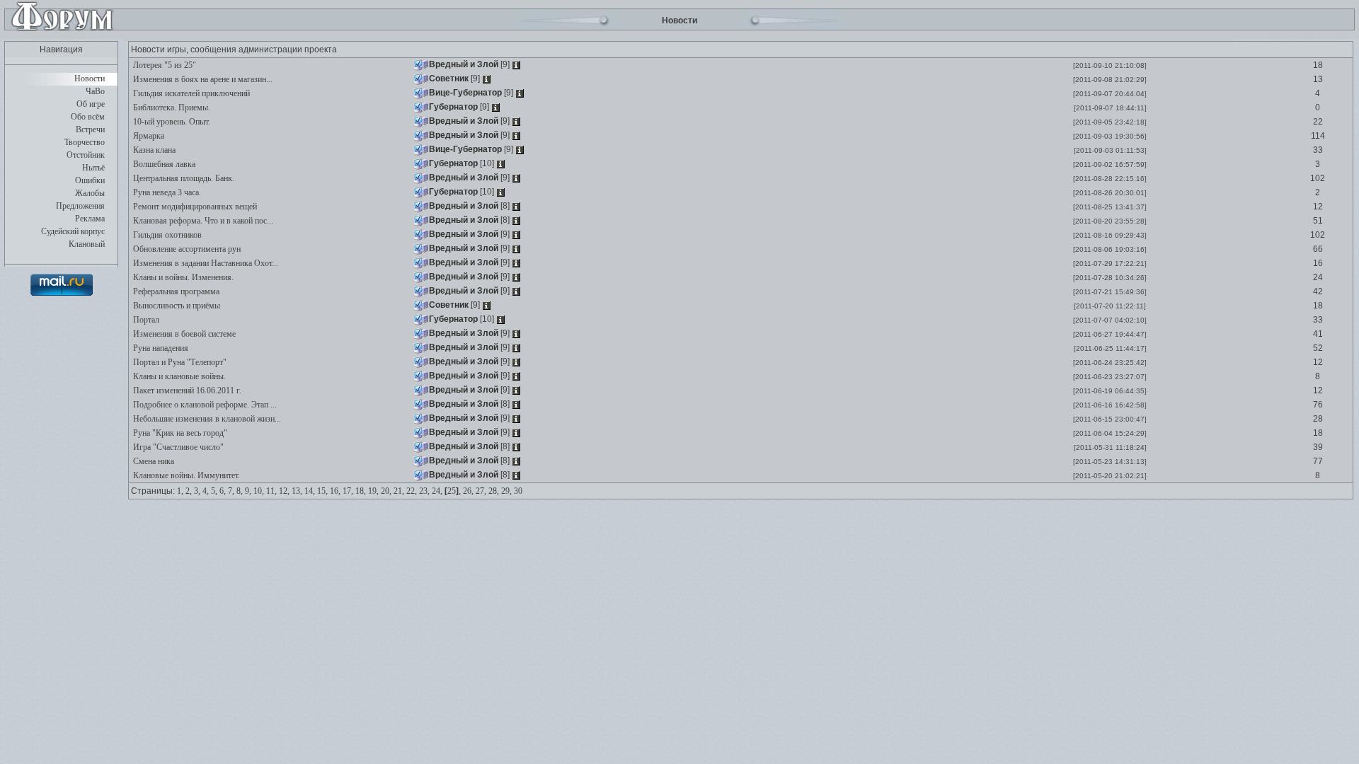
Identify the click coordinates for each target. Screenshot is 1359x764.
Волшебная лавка (163, 164)
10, (258, 491)
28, (493, 491)
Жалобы (90, 193)
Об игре (90, 104)
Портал (145, 320)
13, (297, 491)
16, (335, 491)
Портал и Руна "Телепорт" (178, 362)
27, (481, 491)
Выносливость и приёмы (175, 306)
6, (222, 491)
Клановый (87, 244)
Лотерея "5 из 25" (163, 65)
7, (231, 491)
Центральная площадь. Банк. (182, 178)
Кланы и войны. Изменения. (182, 277)
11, (271, 491)
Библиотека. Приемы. (170, 107)
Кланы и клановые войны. (178, 376)
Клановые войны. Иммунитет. (185, 475)
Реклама (90, 219)
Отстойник (86, 155)
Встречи (90, 129)
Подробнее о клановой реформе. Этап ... (204, 405)
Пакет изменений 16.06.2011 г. (186, 390)
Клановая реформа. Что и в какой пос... (202, 221)
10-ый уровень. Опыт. (170, 122)
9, (248, 491)
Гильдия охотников (166, 235)
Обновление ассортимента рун (186, 249)
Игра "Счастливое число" (177, 447)
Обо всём (88, 117)
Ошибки (90, 180)
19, (373, 491)
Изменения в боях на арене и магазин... (202, 79)
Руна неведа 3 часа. (166, 192)
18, (360, 491)
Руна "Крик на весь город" (179, 433)
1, (180, 491)
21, (399, 491)
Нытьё (93, 168)
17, (348, 491)
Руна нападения (159, 348)
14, (309, 491)
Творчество (84, 142)
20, (386, 491)
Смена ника (152, 461)
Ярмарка (147, 136)
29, (506, 491)
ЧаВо (95, 91)
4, (205, 491)
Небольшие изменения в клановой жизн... (206, 419)
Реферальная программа (175, 291)
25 (451, 491)
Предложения (80, 206)
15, (322, 491)
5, (214, 491)
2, (188, 491)
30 (518, 491)
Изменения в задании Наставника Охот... (204, 263)
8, (239, 491)
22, (411, 491)
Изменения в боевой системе (183, 334)
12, (284, 491)
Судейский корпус (73, 231)
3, (197, 491)
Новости (89, 78)
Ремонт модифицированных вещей (194, 207)
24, (437, 491)
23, (424, 491)
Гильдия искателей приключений (190, 93)
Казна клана (153, 150)
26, (468, 491)
